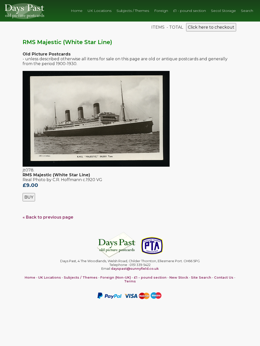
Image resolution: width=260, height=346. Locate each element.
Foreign (161, 10)
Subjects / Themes (133, 10)
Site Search (201, 277)
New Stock (178, 277)
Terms (130, 281)
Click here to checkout (211, 27)
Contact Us (223, 277)
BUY (28, 197)
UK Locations (99, 10)
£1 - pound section (189, 10)
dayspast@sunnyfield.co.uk (135, 269)
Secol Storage (223, 10)
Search (247, 10)
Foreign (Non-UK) (115, 277)
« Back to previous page (48, 217)
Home (77, 10)
